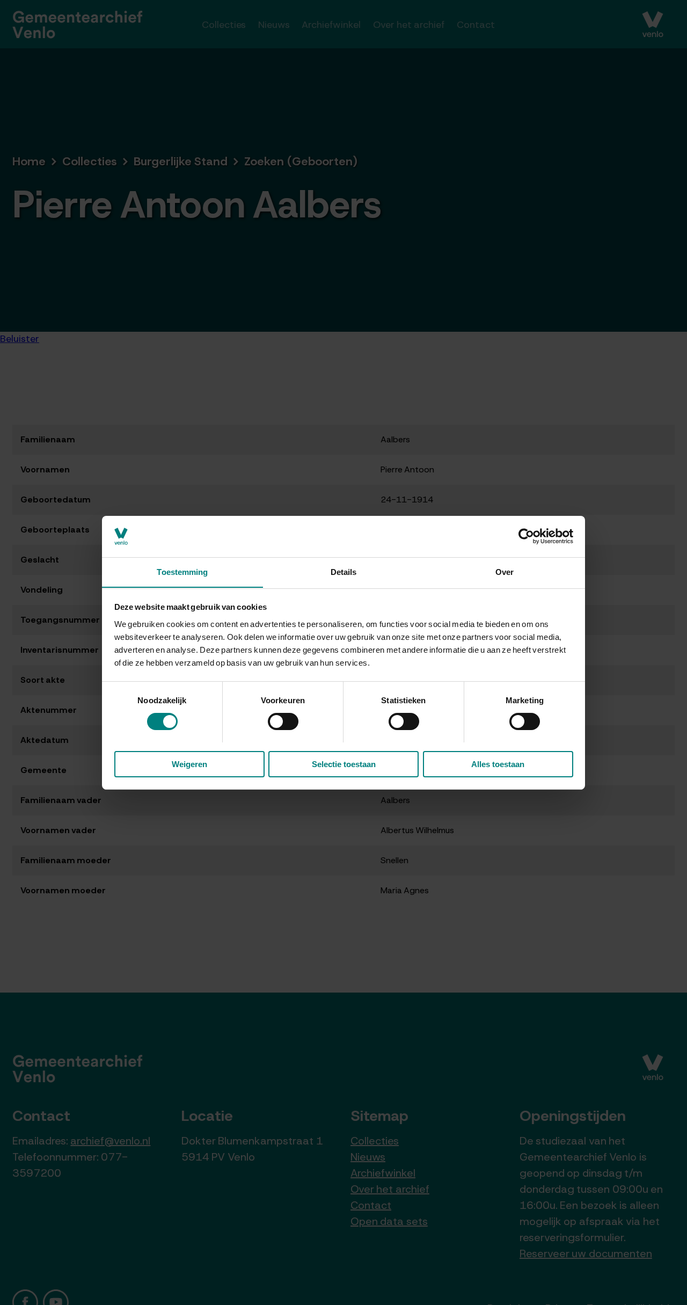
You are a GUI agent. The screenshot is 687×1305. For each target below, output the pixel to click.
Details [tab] (344, 571)
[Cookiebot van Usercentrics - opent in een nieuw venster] (526, 536)
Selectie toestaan (344, 763)
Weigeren (189, 763)
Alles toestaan (497, 763)
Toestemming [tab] (182, 571)
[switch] (283, 721)
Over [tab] (504, 571)
